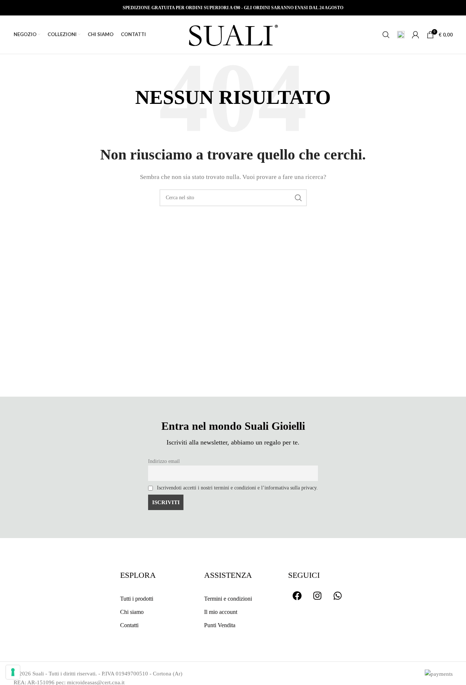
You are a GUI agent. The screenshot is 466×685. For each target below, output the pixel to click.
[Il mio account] (415, 34)
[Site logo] (233, 34)
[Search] (386, 34)
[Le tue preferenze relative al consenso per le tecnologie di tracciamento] (13, 672)
